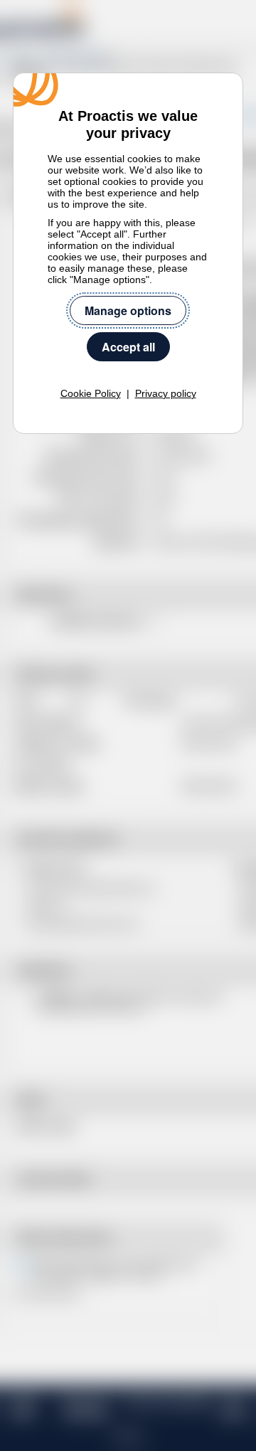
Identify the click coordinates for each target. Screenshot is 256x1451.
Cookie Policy (90, 393)
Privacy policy (165, 393)
